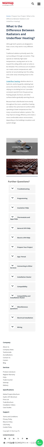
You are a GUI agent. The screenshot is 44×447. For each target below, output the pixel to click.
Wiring (19, 338)
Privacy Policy (7, 430)
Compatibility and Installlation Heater (20, 306)
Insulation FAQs (23, 215)
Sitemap (5, 393)
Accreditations (8, 365)
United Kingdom (8, 445)
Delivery (5, 396)
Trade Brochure (8, 413)
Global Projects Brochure (11, 405)
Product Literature (9, 382)
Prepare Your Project (19, 16)
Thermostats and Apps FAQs (20, 225)
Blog (4, 373)
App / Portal (21, 266)
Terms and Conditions (10, 427)
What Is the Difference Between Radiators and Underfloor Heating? (20, 18)
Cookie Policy (7, 438)
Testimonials (7, 363)
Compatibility (22, 295)
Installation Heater (24, 286)
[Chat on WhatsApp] (37, 442)
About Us (6, 357)
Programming (22, 206)
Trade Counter (8, 390)
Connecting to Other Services (19, 276)
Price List (6, 410)
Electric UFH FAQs (23, 245)
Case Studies (7, 418)
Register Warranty (9, 385)
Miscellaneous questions (19, 316)
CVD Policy (6, 435)
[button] (33, 4)
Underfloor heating (13, 81)
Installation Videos (9, 415)
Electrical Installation (17, 327)
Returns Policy (8, 432)
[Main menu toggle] (39, 4)
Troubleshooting (23, 196)
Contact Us (6, 368)
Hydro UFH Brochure (10, 407)
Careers (5, 371)
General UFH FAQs (23, 236)
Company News (8, 360)
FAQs (4, 388)
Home (8, 16)
